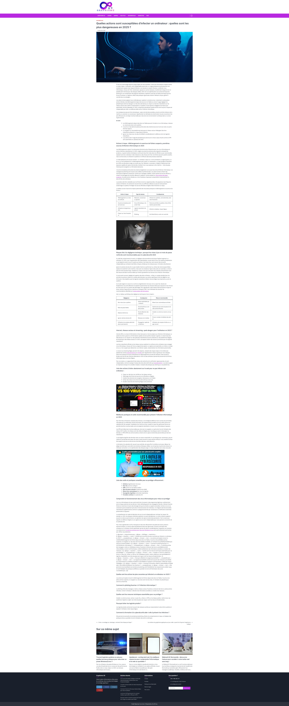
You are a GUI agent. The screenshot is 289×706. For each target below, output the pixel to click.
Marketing (141, 15)
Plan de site (147, 689)
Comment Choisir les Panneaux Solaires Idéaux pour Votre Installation (130, 689)
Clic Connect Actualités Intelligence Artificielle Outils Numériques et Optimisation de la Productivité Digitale (130, 680)
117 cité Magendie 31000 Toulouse (178, 681)
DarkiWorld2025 (158, 363)
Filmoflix (140, 353)
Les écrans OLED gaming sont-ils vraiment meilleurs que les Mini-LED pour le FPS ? (129, 694)
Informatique (132, 15)
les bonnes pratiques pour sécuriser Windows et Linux (140, 530)
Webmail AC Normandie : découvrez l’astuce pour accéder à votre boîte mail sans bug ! (175, 659)
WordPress (154, 704)
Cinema (109, 15)
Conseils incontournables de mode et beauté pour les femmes (131, 685)
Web (147, 15)
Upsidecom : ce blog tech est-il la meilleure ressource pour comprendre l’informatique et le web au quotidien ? (144, 659)
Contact (146, 678)
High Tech (123, 15)
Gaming (116, 15)
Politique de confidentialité (150, 684)
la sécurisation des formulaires (141, 291)
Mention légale (147, 687)
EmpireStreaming (131, 353)
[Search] (191, 16)
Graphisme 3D (101, 15)
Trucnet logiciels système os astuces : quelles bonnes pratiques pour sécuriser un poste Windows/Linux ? (111, 659)
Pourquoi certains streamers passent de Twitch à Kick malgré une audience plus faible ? (131, 698)
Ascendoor (142, 704)
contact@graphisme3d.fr (175, 684)
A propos (146, 681)
